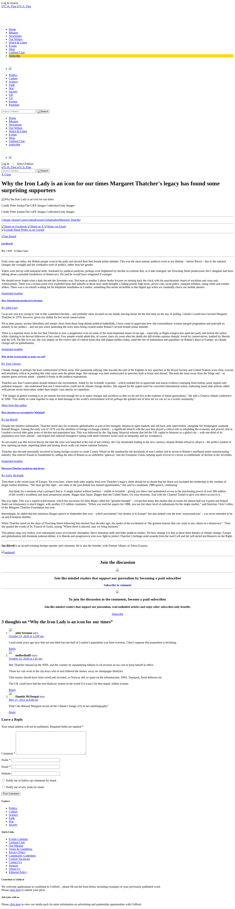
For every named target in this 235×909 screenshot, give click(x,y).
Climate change (10, 219)
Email (5, 766)
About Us (14, 868)
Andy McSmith (12, 475)
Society (13, 91)
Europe (13, 101)
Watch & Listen (18, 42)
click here (15, 890)
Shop (12, 49)
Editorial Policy (18, 872)
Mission (13, 32)
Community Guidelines (22, 855)
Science (13, 81)
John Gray (9, 307)
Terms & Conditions (20, 849)
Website (6, 773)
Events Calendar (18, 839)
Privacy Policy (17, 852)
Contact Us (15, 862)
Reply (12, 648)
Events (13, 45)
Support (13, 865)
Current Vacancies (19, 858)
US (11, 98)
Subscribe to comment (117, 585)
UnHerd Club (17, 52)
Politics (13, 75)
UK (11, 94)
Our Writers (15, 39)
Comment (8, 753)
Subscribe (14, 55)
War (11, 88)
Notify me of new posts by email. (25, 787)
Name (6, 759)
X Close (6, 174)
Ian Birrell (7, 243)
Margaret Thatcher (70, 219)
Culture (13, 78)
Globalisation (51, 219)
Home (12, 29)
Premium (14, 104)
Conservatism (27, 219)
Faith (12, 85)
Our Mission (16, 845)
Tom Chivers (11, 363)
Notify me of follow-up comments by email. (31, 780)
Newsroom (15, 35)
